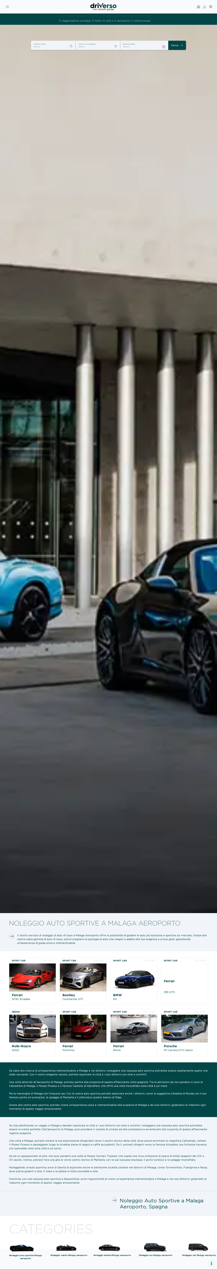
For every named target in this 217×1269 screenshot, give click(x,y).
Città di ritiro (40, 44)
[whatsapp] (198, 6)
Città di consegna (86, 44)
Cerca (177, 45)
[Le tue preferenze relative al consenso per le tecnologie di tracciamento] (211, 1263)
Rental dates (129, 44)
